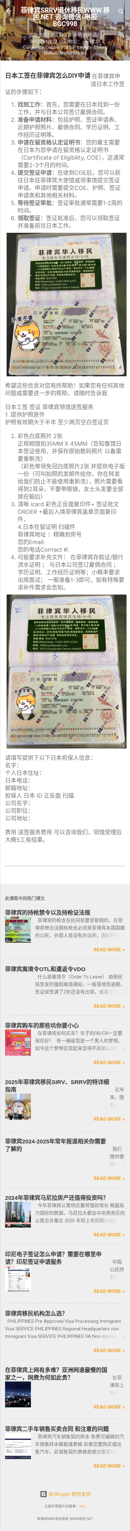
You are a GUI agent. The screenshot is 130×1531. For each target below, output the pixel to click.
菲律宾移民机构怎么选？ (36, 1314)
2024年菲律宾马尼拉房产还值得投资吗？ (57, 1198)
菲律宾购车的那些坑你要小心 (42, 1026)
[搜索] (121, 12)
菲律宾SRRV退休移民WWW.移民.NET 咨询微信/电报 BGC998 (65, 17)
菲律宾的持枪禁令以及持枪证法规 (47, 913)
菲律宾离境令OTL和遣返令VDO (45, 969)
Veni (82, 1506)
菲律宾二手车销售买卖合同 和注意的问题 (57, 1429)
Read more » (109, 950)
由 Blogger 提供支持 (69, 1494)
